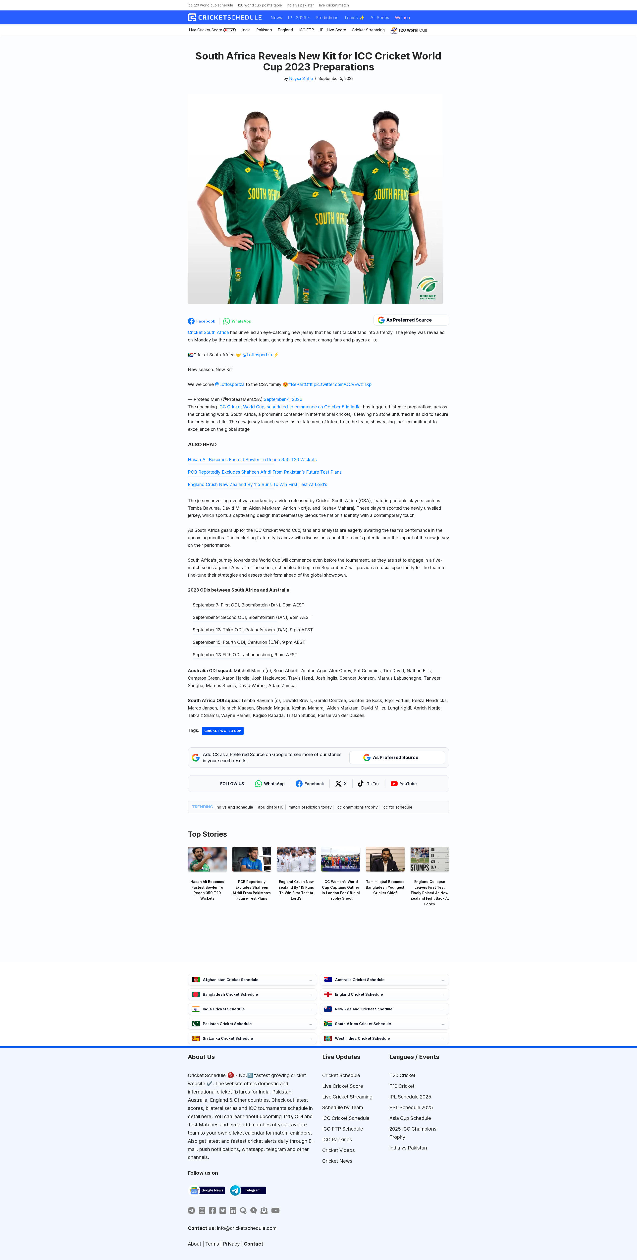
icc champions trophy (357, 807)
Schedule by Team (342, 1107)
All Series (379, 17)
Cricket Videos (338, 1150)
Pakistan (264, 30)
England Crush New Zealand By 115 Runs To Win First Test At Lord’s (257, 484)
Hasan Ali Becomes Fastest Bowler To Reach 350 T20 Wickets (252, 459)
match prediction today (310, 807)
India (246, 30)
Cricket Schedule (207, 1075)
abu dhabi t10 (270, 807)
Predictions (327, 17)
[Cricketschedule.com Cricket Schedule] (225, 17)
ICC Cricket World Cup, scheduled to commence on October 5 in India (289, 406)
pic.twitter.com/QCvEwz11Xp (343, 384)
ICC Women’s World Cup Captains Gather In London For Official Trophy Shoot (341, 889)
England (285, 30)
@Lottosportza (257, 354)
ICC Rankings (337, 1140)
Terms (212, 1244)
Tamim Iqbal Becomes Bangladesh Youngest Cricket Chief (385, 887)
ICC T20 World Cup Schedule (210, 5)
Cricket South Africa (208, 332)
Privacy (231, 1244)
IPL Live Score (333, 30)
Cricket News (337, 1161)
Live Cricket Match (334, 5)
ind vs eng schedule (234, 807)
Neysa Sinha (301, 78)
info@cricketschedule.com (246, 1228)
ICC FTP (306, 30)
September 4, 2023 (283, 399)
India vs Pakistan (301, 5)
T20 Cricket (402, 1075)
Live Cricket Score (205, 30)
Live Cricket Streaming (347, 1097)
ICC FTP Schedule (342, 1129)
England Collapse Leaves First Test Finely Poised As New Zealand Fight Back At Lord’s (430, 892)
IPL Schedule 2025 (410, 1097)
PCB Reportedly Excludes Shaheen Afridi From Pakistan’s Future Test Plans (265, 472)
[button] (309, 17)
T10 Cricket (402, 1086)
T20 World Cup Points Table (260, 5)
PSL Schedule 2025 (411, 1107)
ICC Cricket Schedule (346, 1118)
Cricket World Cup (222, 731)
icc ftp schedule (397, 807)
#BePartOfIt (300, 384)
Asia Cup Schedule (410, 1118)
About (194, 1244)
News (276, 17)
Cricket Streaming (368, 30)
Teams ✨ (354, 17)
